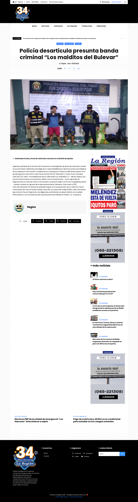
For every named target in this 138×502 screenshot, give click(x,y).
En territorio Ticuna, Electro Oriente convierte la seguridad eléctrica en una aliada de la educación (58, 38)
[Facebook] (65, 69)
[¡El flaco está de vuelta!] (94, 275)
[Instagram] (84, 453)
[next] (124, 38)
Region (63, 63)
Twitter (77, 456)
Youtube (86, 456)
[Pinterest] (74, 69)
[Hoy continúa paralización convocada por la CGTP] (94, 287)
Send (122, 454)
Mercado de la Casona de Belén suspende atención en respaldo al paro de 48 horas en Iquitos (107, 341)
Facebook (78, 453)
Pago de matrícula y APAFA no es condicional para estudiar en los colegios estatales (96, 420)
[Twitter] (69, 69)
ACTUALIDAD (69, 44)
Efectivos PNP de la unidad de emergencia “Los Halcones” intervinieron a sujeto (39, 420)
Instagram (89, 453)
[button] (125, 2)
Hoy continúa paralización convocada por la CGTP (104, 292)
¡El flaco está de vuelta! (103, 279)
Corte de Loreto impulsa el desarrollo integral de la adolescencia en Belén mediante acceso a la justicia (108, 308)
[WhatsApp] (79, 69)
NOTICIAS (60, 44)
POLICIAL (78, 44)
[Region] (20, 207)
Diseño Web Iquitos (61, 497)
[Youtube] (82, 456)
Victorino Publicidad (76, 497)
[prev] (121, 38)
